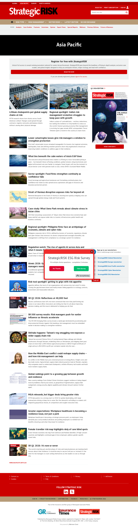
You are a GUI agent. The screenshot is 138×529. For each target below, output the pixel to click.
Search (126, 12)
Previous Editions (93, 27)
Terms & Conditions (52, 476)
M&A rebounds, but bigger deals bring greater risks (53, 394)
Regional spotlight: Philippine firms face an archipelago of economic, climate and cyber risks (57, 228)
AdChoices (108, 476)
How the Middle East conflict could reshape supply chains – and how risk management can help (57, 355)
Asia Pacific (24, 3)
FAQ (46, 479)
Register (98, 7)
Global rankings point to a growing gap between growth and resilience (56, 375)
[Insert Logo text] (33, 16)
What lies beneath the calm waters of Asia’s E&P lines (55, 156)
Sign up (96, 280)
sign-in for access (81, 76)
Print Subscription (111, 7)
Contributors (63, 499)
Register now (69, 72)
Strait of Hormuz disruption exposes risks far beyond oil (56, 192)
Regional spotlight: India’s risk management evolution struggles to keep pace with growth (67, 115)
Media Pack (84, 499)
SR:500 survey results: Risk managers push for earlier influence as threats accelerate (54, 316)
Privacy (77, 476)
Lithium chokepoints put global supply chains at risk (28, 113)
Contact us (14, 476)
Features (37, 27)
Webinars (83, 27)
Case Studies (27, 27)
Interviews (45, 27)
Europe (33, 3)
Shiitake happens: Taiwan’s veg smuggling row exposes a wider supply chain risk (56, 334)
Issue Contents (109, 147)
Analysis (19, 27)
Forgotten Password (48, 499)
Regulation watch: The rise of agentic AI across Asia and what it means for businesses (56, 248)
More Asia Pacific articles (17, 463)
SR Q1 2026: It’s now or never (43, 445)
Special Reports (72, 27)
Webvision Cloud (73, 524)
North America (44, 3)
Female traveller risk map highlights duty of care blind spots (58, 429)
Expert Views (61, 27)
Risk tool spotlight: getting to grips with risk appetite (55, 281)
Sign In (123, 7)
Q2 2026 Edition (97, 88)
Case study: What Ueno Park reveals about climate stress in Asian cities (57, 210)
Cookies (13, 479)
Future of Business (107, 27)
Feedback (74, 499)
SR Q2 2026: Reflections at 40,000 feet (48, 298)
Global (14, 3)
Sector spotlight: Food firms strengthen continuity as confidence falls (54, 175)
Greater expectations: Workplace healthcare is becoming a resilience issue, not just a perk (57, 412)
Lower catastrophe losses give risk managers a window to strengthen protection (56, 139)
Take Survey (81, 268)
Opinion (52, 27)
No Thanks (57, 268)
